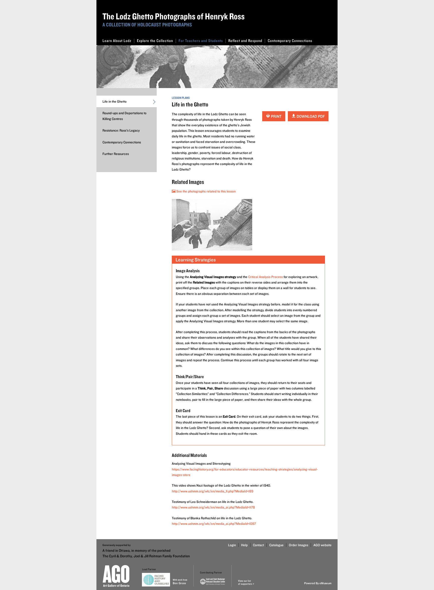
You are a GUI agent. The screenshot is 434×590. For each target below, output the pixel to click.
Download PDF (310, 116)
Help (244, 545)
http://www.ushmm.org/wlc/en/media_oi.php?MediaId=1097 (214, 524)
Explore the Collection (155, 40)
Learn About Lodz (116, 40)
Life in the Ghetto (114, 101)
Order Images (298, 545)
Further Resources (115, 154)
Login (232, 545)
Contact (258, 545)
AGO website (322, 545)
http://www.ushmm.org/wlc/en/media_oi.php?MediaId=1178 (213, 507)
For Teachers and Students (201, 40)
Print (276, 116)
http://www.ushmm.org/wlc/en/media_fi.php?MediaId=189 (212, 491)
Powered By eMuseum (318, 583)
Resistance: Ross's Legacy (121, 130)
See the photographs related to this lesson (206, 191)
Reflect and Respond (245, 40)
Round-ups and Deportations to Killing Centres (124, 116)
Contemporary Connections (290, 40)
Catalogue (276, 545)
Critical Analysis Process (265, 277)
